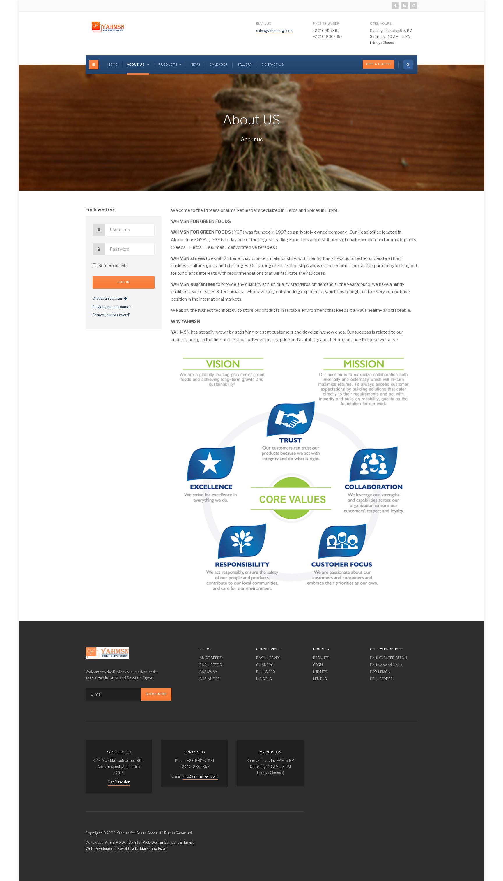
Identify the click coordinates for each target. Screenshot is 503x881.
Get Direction (119, 782)
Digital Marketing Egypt (148, 848)
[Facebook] (395, 5)
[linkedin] (404, 5)
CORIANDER (209, 679)
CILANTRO (265, 665)
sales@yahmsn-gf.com (274, 31)
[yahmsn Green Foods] (107, 27)
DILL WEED (265, 672)
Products (168, 64)
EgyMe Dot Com (122, 842)
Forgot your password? (111, 315)
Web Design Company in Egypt (168, 842)
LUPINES (320, 672)
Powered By (408, 744)
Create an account (108, 298)
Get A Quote (378, 64)
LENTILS (320, 679)
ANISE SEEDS (210, 658)
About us (136, 64)
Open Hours (381, 24)
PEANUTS (321, 658)
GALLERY (245, 64)
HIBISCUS (264, 679)
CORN (318, 665)
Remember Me (112, 265)
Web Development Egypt (106, 848)
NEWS (195, 64)
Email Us (263, 24)
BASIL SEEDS (210, 665)
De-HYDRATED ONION (388, 658)
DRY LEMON (380, 672)
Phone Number (326, 24)
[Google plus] (413, 5)
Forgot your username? (112, 307)
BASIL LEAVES (268, 658)
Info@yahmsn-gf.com (200, 776)
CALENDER (219, 64)
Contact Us (273, 64)
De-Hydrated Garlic (386, 665)
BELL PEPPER (381, 679)
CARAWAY (208, 672)
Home (113, 64)
